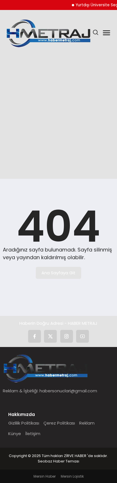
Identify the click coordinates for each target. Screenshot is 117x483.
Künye (14, 434)
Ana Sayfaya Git (58, 273)
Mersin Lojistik (72, 476)
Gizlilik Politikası (23, 423)
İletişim (32, 434)
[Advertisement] (58, 114)
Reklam (87, 423)
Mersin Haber (45, 476)
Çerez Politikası (59, 423)
